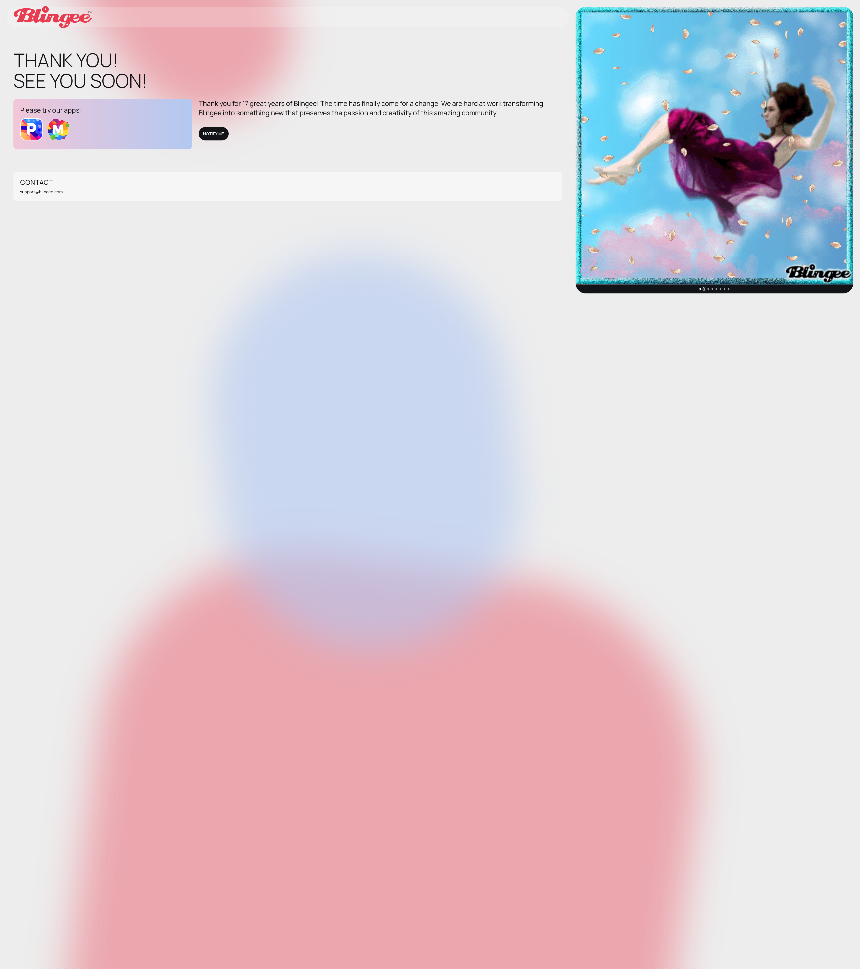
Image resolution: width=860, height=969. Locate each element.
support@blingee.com (41, 191)
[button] (700, 289)
